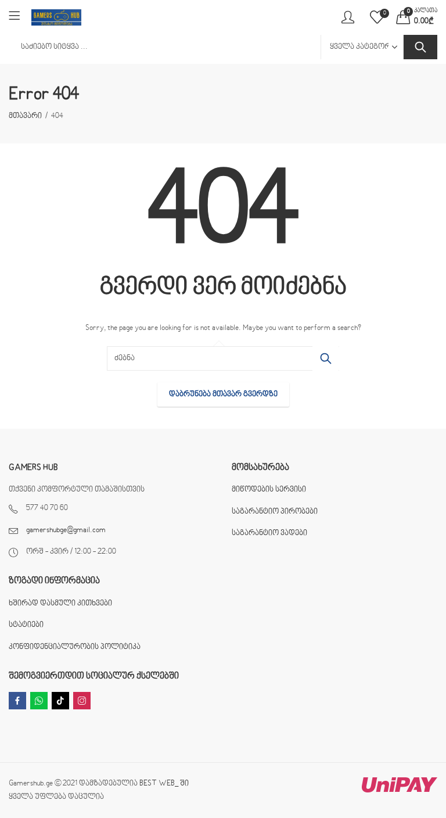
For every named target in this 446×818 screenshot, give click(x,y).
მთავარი (25, 116)
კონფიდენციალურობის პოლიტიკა (75, 647)
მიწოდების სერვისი (269, 490)
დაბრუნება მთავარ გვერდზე (223, 394)
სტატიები (26, 625)
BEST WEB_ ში (164, 784)
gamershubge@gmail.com (66, 530)
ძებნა (420, 47)
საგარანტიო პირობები (275, 512)
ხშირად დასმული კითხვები (60, 604)
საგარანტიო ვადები (269, 533)
